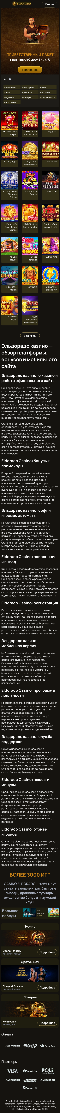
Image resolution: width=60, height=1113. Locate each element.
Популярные (28, 87)
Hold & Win (45, 92)
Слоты (7, 92)
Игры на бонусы (47, 97)
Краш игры (27, 92)
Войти (49, 4)
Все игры (26, 97)
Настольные (10, 102)
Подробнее (30, 70)
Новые (43, 87)
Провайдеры (10, 87)
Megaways (9, 97)
